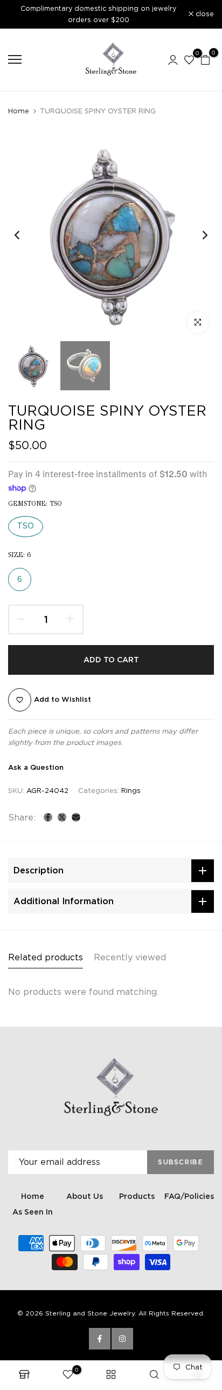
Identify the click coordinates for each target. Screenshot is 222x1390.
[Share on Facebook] (48, 817)
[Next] (198, 235)
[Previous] (24, 235)
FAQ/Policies (189, 1196)
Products (137, 1196)
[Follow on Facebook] (99, 1339)
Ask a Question (36, 767)
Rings (131, 790)
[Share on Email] (76, 817)
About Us (84, 1196)
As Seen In (32, 1212)
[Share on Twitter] (62, 817)
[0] (189, 59)
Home (18, 111)
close (203, 14)
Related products (45, 957)
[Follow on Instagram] (122, 1339)
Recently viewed (130, 957)
